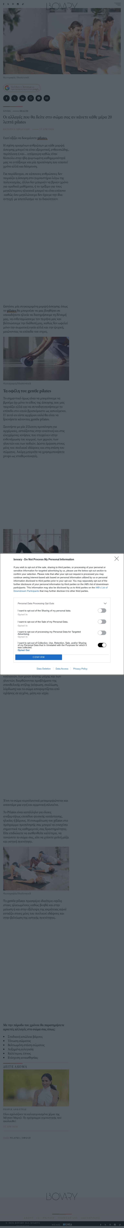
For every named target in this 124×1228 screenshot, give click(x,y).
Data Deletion (44, 668)
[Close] (118, 560)
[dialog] (62, 614)
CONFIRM (39, 657)
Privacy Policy (80, 668)
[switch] (102, 610)
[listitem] (62, 603)
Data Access (62, 668)
